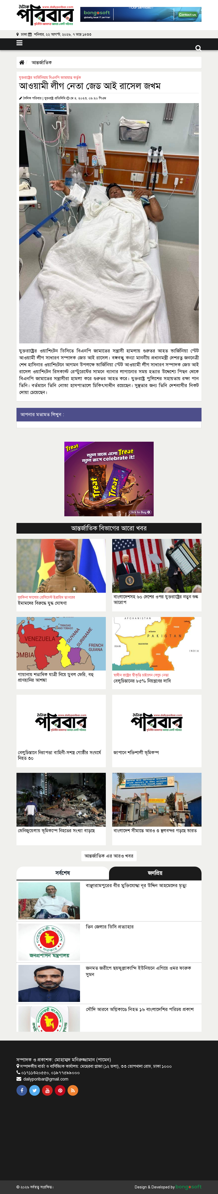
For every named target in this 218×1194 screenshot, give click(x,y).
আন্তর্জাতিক (41, 63)
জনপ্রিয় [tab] (155, 873)
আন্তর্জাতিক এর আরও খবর (109, 856)
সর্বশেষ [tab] (63, 873)
